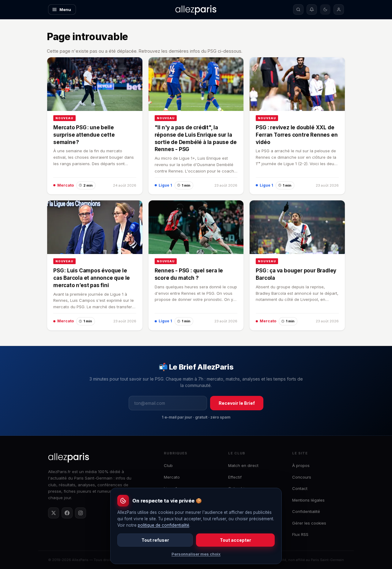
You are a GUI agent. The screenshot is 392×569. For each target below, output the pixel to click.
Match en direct (243, 465)
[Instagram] (80, 512)
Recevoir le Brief (237, 403)
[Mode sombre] (325, 9)
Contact (299, 488)
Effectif (235, 477)
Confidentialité (306, 511)
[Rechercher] (298, 9)
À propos (301, 465)
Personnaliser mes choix (196, 554)
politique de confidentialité (163, 525)
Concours (301, 477)
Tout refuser (155, 540)
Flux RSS (300, 534)
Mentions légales (308, 500)
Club (168, 465)
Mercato (172, 477)
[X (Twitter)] (53, 512)
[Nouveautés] (312, 9)
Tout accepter (235, 540)
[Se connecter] (339, 9)
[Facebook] (67, 512)
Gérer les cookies (309, 523)
